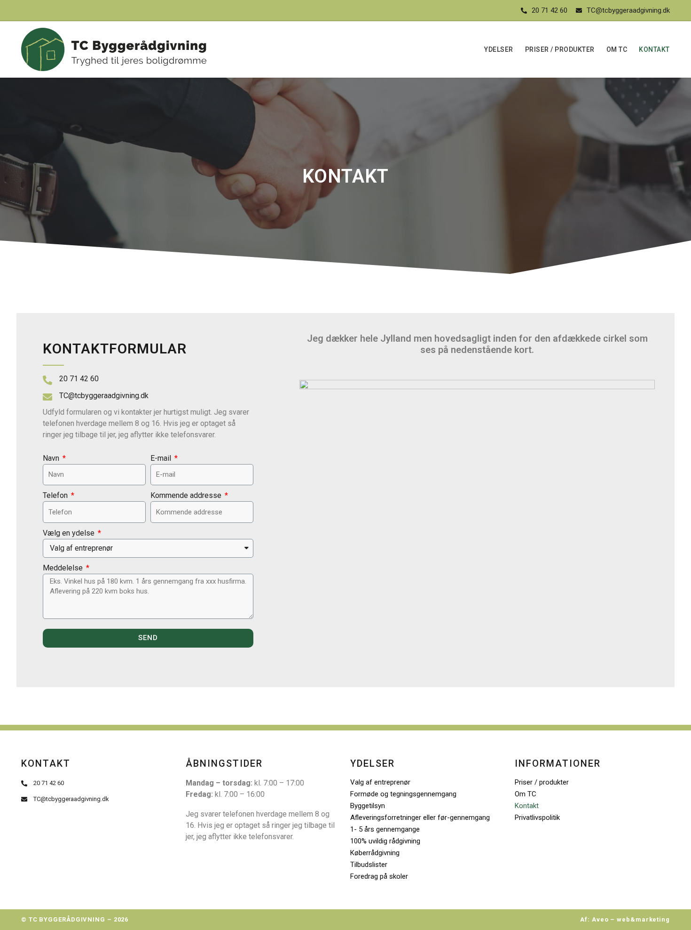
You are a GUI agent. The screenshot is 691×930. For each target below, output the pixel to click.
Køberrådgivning (375, 853)
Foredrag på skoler (379, 876)
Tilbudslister (368, 864)
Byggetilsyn (367, 806)
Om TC (617, 49)
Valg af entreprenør (380, 782)
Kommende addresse (186, 495)
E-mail (161, 458)
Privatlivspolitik (537, 817)
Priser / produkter (560, 49)
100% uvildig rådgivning (385, 841)
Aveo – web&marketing (631, 919)
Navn (52, 458)
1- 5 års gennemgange (385, 829)
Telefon (56, 495)
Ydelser (498, 49)
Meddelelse (64, 567)
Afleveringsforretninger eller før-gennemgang (420, 817)
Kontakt (654, 49)
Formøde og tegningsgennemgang (403, 794)
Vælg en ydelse (69, 533)
